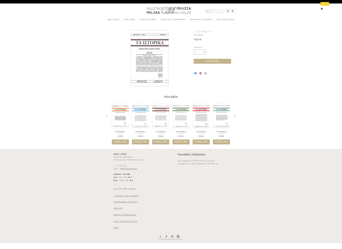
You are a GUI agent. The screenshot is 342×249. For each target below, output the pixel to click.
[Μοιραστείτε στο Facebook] (195, 73)
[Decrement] (195, 52)
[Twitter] (166, 236)
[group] (170, 124)
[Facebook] (160, 236)
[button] (322, 8)
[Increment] (204, 52)
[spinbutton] (200, 52)
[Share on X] (205, 73)
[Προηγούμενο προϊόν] (107, 116)
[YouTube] (172, 236)
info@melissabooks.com (128, 169)
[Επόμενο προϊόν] (234, 116)
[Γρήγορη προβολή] (120, 116)
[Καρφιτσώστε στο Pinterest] (200, 73)
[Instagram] (178, 236)
